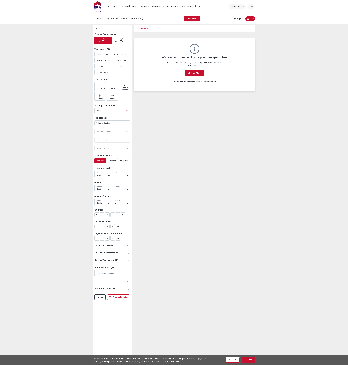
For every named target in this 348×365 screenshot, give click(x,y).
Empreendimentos (121, 54)
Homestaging (121, 66)
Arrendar (112, 161)
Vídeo (103, 66)
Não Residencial (121, 42)
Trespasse (124, 161)
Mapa (239, 18)
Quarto (112, 98)
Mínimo (99, 173)
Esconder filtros (144, 29)
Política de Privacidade (169, 361)
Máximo (117, 173)
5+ (123, 215)
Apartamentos (100, 88)
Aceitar (248, 360)
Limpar (100, 297)
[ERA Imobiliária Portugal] (97, 6)
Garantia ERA (103, 54)
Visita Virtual (121, 60)
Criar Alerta (196, 73)
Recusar (232, 360)
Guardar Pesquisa (120, 297)
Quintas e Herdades (124, 88)
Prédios (100, 98)
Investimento (103, 72)
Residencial (103, 42)
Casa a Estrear (103, 60)
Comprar (100, 161)
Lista (252, 18)
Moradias (112, 88)
